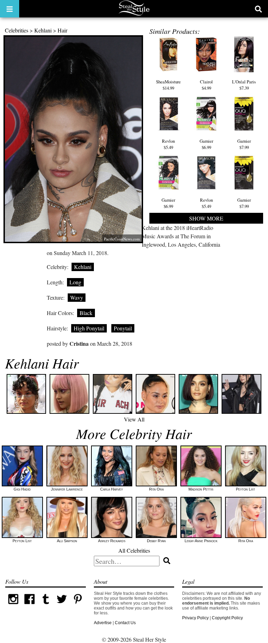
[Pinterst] (78, 605)
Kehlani (43, 30)
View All (134, 419)
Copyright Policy (227, 617)
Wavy (76, 297)
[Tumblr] (46, 605)
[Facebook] (29, 605)
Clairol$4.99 (206, 84)
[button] (9, 8)
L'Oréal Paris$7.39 (244, 84)
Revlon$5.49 (168, 144)
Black (86, 312)
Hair (62, 30)
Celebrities (16, 30)
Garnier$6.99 (206, 144)
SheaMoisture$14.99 (168, 84)
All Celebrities (134, 550)
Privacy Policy (195, 617)
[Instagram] (13, 605)
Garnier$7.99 (244, 144)
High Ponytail (89, 328)
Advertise (103, 622)
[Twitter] (62, 605)
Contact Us (125, 622)
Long (75, 282)
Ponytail (123, 328)
